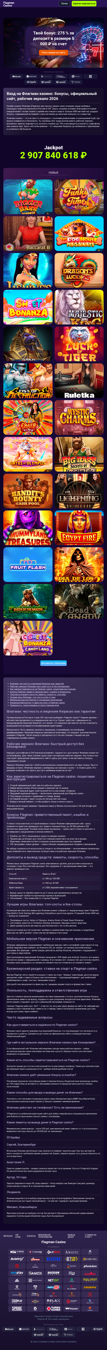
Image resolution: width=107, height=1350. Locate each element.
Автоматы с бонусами (53, 663)
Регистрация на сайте (53, 52)
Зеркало (8, 1236)
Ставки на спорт (90, 1236)
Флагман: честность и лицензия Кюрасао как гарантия (37, 683)
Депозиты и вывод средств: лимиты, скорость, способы (38, 694)
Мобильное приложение (45, 1236)
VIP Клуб (18, 1236)
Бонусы (31, 1236)
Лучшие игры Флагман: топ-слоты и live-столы (32, 697)
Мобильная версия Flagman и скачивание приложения (36, 700)
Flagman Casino (8, 3)
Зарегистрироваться (84, 3)
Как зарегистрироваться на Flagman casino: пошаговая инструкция (43, 689)
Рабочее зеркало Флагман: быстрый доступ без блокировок (40, 686)
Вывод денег (71, 1236)
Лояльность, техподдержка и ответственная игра (34, 705)
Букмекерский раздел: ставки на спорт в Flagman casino (37, 702)
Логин (64, 3)
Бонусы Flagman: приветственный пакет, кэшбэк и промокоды (40, 692)
